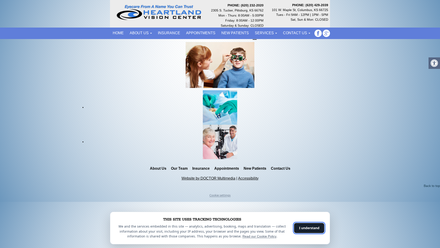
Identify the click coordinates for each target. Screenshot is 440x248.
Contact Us (295, 33)
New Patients (235, 33)
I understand (309, 228)
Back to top (432, 186)
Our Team (179, 168)
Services (265, 33)
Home (118, 33)
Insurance (169, 33)
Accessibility (248, 178)
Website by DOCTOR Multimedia (208, 178)
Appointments (200, 33)
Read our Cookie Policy (259, 236)
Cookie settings (220, 195)
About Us (140, 33)
